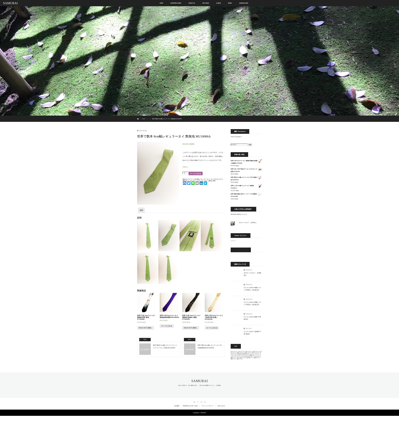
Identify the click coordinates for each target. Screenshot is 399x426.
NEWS (230, 3)
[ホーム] (138, 116)
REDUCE (239, 354)
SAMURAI (10, 3)
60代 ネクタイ (255, 352)
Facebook (197, 401)
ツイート (233, 240)
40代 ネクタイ (240, 352)
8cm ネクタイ (248, 351)
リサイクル (236, 356)
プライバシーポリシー (207, 405)
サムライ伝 (237, 355)
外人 (247, 356)
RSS (204, 401)
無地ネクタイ (257, 357)
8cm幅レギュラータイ (202, 179)
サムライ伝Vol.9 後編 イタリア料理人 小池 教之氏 (252, 289)
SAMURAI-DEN (243, 3)
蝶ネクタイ (240, 359)
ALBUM (218, 3)
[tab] (141, 210)
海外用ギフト (249, 357)
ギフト (249, 354)
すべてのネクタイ (217, 179)
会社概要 (176, 405)
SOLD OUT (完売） (145, 328)
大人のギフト (258, 356)
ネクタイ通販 (248, 355)
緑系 (214, 181)
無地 (210, 181)
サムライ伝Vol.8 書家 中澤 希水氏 (252, 318)
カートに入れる (195, 173)
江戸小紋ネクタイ (241, 357)
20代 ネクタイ (256, 351)
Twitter (194, 401)
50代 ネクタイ (248, 352)
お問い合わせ (221, 405)
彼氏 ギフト (234, 357)
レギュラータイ (202, 181)
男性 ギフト (234, 359)
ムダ (232, 356)
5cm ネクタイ (234, 351)
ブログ (143, 119)
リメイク (241, 356)
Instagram (201, 401)
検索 (250, 144)
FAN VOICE (205, 3)
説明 (141, 210)
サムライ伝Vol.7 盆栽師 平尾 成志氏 (252, 333)
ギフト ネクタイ (255, 354)
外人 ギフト (251, 356)
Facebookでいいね (240, 250)
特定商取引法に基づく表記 (190, 405)
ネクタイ (193, 181)
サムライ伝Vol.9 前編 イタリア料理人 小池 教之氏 (252, 303)
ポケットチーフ (256, 355)
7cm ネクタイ (241, 351)
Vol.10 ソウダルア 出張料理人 (248, 222)
